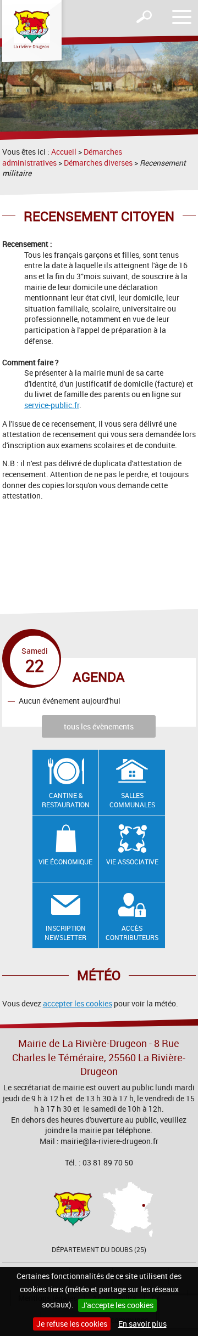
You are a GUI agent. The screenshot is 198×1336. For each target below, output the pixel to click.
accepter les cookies (77, 1003)
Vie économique (65, 861)
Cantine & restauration (66, 800)
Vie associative (132, 861)
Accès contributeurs (132, 933)
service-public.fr (51, 405)
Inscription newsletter (65, 933)
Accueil (63, 151)
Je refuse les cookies (71, 1323)
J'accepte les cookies (117, 1305)
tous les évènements (99, 726)
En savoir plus (142, 1323)
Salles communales (132, 800)
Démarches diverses (98, 162)
